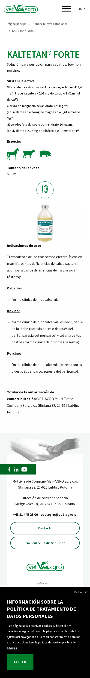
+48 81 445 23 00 (26, 514)
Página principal (17, 24)
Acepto (20, 662)
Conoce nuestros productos (50, 24)
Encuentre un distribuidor (45, 543)
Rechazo (80, 592)
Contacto (45, 528)
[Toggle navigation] (66, 10)
